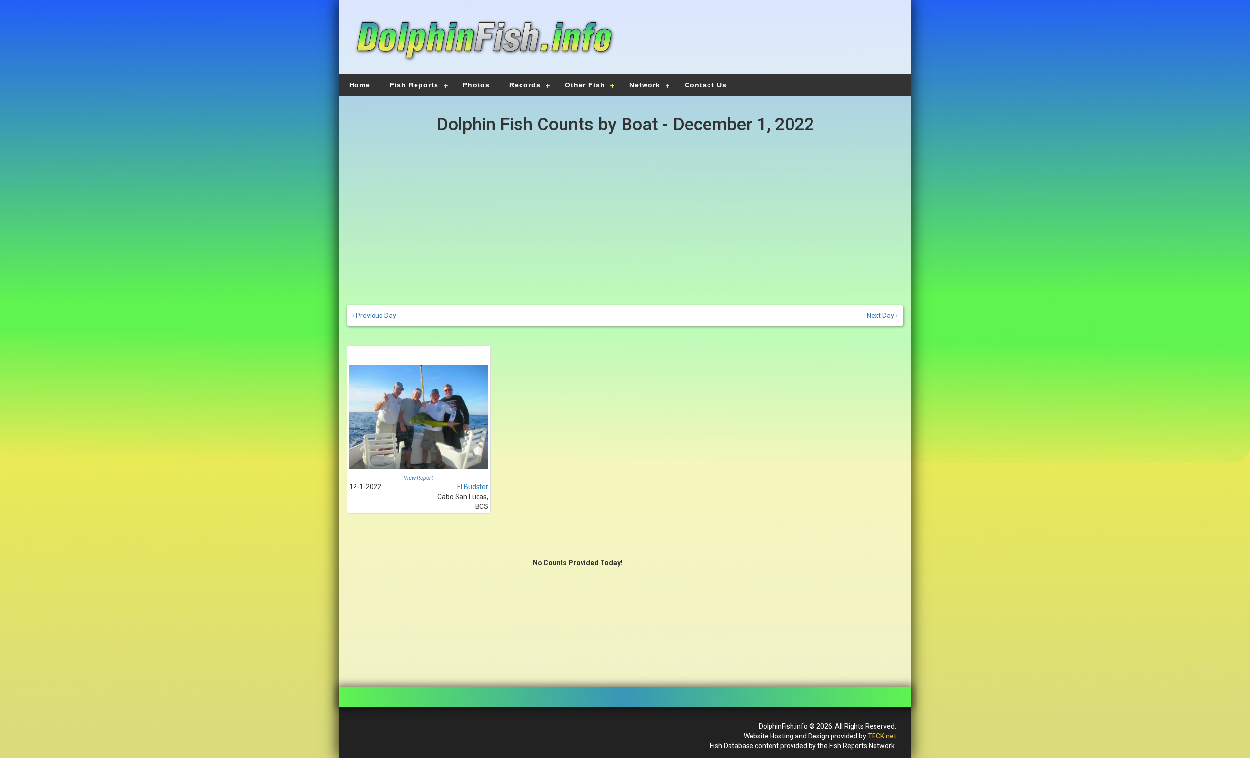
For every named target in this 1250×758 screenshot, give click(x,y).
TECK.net (882, 736)
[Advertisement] (762, 41)
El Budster (472, 487)
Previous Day (375, 315)
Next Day (881, 315)
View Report (418, 478)
